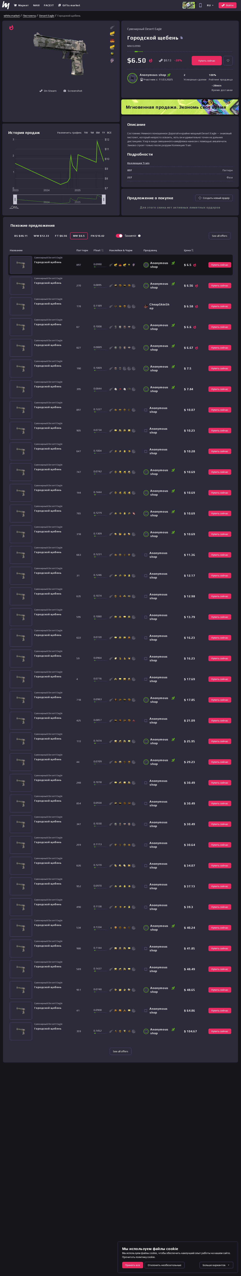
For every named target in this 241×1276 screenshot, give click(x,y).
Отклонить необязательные (164, 1265)
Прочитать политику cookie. (138, 1256)
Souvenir (130, 235)
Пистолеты (29, 15)
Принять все (132, 1265)
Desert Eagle (46, 15)
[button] (210, 5)
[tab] (21, 235)
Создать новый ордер (216, 197)
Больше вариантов (214, 1265)
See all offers (219, 235)
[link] (11, 16)
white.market (12, 15)
